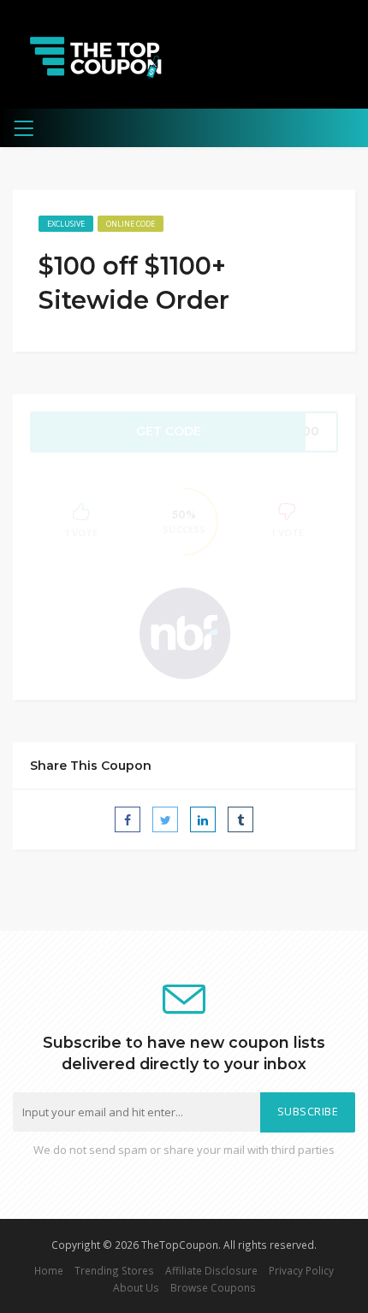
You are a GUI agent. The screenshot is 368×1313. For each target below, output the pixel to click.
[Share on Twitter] (165, 819)
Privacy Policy (301, 1270)
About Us (136, 1287)
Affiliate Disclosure (211, 1270)
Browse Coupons (213, 1287)
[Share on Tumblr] (240, 819)
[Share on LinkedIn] (203, 819)
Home (48, 1270)
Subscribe (308, 1111)
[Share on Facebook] (127, 819)
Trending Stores (114, 1270)
